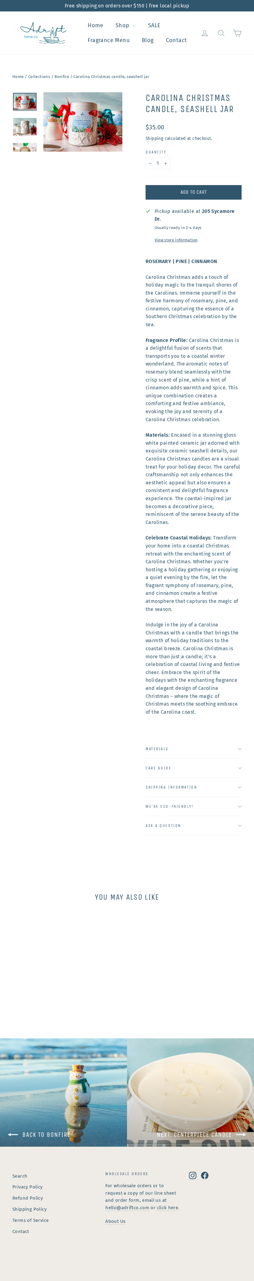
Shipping (154, 138)
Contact (176, 40)
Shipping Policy (29, 1209)
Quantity (156, 152)
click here (167, 1207)
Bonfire (62, 76)
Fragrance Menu (108, 40)
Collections (39, 76)
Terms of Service (30, 1220)
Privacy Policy (27, 1187)
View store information (176, 240)
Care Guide (159, 768)
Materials (157, 749)
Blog (148, 40)
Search (19, 1176)
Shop (123, 25)
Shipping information (171, 787)
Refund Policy (27, 1198)
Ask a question (163, 825)
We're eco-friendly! (170, 806)
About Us (115, 1221)
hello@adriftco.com (127, 1207)
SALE (154, 25)
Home (95, 25)
